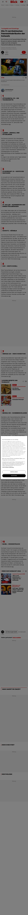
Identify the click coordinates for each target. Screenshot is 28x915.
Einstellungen (14, 471)
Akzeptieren (14, 475)
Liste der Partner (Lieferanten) (8, 467)
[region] (14, 457)
